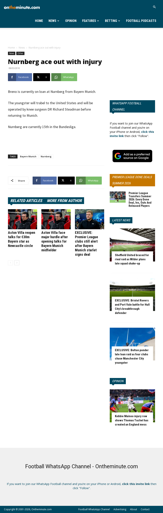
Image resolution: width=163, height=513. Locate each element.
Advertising (120, 509)
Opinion (71, 21)
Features (89, 21)
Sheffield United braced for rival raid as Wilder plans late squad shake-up (132, 259)
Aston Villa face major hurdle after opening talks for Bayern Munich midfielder (54, 241)
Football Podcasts (141, 21)
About (133, 509)
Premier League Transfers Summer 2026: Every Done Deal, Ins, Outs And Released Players (140, 199)
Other (20, 53)
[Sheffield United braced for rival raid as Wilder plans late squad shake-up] (132, 244)
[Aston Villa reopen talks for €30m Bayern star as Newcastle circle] (22, 219)
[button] (154, 7)
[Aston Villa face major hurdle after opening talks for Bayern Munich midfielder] (56, 219)
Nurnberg (46, 156)
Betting (111, 21)
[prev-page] (10, 262)
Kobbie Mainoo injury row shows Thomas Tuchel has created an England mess (131, 420)
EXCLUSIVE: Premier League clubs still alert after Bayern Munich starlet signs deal (86, 243)
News (52, 21)
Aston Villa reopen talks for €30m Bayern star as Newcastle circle (21, 239)
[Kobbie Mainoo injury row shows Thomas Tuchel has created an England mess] (132, 405)
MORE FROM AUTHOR (64, 200)
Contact (145, 509)
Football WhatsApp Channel (94, 509)
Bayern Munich (28, 156)
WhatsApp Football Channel (126, 106)
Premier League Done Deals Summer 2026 (132, 180)
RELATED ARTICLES (26, 200)
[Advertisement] (81, 37)
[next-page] (16, 262)
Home (39, 21)
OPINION (117, 381)
